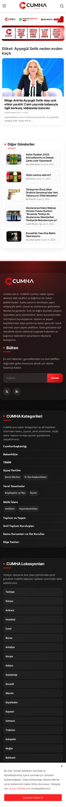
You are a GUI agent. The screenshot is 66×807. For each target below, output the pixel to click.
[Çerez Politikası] (18, 788)
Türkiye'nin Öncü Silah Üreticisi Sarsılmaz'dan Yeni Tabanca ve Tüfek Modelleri (42, 192)
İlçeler (33, 492)
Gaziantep (11, 674)
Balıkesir (11, 757)
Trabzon (10, 730)
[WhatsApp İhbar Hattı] (33, 19)
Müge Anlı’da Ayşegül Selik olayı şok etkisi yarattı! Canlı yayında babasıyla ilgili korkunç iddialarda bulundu (31, 104)
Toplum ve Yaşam (14, 518)
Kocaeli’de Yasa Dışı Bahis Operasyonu (41, 235)
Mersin (10, 693)
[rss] (16, 391)
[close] (61, 766)
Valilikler (10, 508)
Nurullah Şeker (33, 164)
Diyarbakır (12, 702)
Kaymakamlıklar (28, 508)
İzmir (9, 628)
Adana (9, 665)
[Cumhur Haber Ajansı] (33, 33)
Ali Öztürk (31, 179)
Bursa (9, 637)
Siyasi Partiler (12, 470)
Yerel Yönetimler (14, 486)
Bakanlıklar (10, 454)
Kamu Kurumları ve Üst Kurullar (24, 534)
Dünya (9, 601)
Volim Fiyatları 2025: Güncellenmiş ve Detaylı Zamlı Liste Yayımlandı (40, 157)
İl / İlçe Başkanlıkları (36, 477)
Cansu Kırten (10, 112)
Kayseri (10, 711)
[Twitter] (7, 391)
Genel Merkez (12, 477)
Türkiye (10, 591)
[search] (62, 6)
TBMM (7, 462)
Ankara (10, 610)
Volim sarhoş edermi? (38, 174)
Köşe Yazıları (11, 542)
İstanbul (10, 619)
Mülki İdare (10, 502)
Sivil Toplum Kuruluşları (18, 526)
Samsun (10, 720)
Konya (9, 656)
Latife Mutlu (32, 224)
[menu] (4, 6)
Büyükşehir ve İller (15, 492)
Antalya (10, 647)
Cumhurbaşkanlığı (15, 446)
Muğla (9, 748)
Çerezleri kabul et (33, 797)
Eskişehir (11, 739)
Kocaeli (10, 684)
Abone (55, 378)
